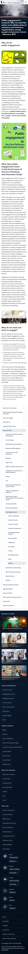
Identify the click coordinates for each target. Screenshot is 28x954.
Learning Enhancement (7, 835)
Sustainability (5, 848)
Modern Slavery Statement (9, 938)
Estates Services (6, 764)
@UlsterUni (12, 861)
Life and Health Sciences (9, 661)
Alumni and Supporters (7, 810)
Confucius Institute (6, 814)
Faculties (5, 791)
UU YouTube (12, 884)
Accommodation (6, 751)
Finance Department (7, 827)
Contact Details (6, 778)
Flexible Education (6, 831)
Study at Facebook (14, 869)
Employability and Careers (8, 822)
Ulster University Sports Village (10, 743)
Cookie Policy (6, 930)
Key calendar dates (7, 787)
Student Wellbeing (6, 844)
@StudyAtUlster (13, 857)
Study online (5, 711)
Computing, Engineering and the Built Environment (9, 645)
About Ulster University (8, 774)
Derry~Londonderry (7, 738)
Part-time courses (6, 702)
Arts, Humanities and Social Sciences (12, 628)
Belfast (3, 729)
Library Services (6, 759)
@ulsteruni (12, 908)
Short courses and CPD (7, 706)
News (3, 795)
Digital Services (5, 818)
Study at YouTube (14, 880)
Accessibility (6, 921)
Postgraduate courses (7, 698)
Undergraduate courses (8, 693)
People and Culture (6, 840)
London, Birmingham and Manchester (12, 747)
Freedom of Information (9, 934)
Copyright (5, 925)
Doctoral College (6, 715)
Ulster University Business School (11, 677)
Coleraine (4, 734)
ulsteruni (11, 900)
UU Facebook (13, 872)
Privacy (4, 917)
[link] (14, 623)
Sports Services (5, 755)
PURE (4, 720)
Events (3, 799)
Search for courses (7, 690)
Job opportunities (7, 783)
